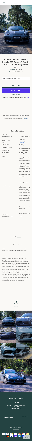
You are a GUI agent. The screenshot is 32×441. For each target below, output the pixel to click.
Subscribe (24, 416)
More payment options (16, 94)
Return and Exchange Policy (10, 396)
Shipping (11, 71)
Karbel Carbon (25, 118)
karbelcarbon (20, 427)
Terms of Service (24, 396)
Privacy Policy (13, 398)
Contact (21, 398)
